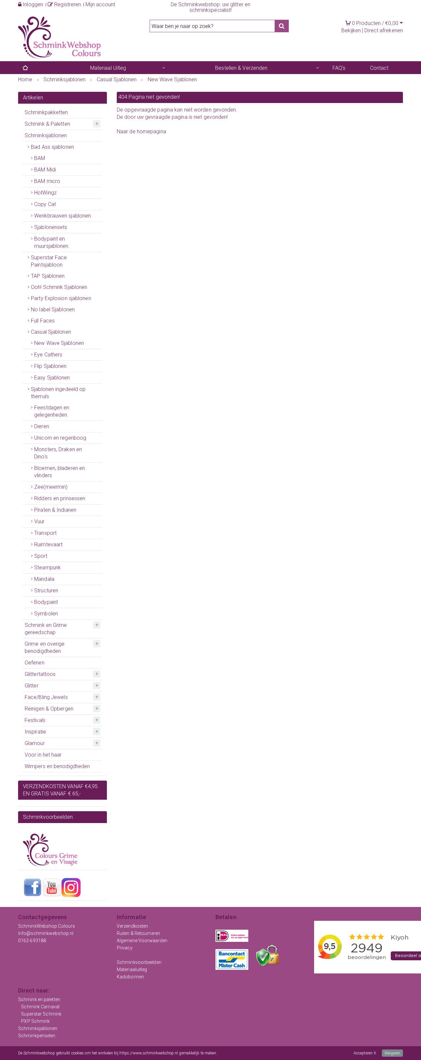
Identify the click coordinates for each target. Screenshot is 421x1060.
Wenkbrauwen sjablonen (62, 216)
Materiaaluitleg (132, 969)
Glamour (35, 743)
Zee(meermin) (50, 487)
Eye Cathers (48, 354)
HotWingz (45, 193)
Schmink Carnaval (40, 1006)
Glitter (31, 686)
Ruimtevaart (48, 544)
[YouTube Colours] (51, 887)
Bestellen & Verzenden (241, 68)
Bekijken (351, 30)
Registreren (67, 4)
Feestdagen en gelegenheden (51, 411)
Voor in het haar (43, 755)
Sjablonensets (50, 227)
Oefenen (34, 662)
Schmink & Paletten (47, 124)
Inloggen (32, 4)
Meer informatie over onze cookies (247, 1053)
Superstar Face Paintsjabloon (49, 261)
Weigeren (392, 1053)
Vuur (39, 521)
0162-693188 (32, 940)
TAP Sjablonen (47, 276)
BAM (39, 158)
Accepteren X (365, 1053)
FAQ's (339, 68)
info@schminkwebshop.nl (45, 933)
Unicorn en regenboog (60, 438)
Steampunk (47, 567)
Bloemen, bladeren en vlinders (59, 471)
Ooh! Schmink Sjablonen (59, 287)
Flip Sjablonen (50, 366)
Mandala (44, 579)
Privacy (125, 947)
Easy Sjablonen (52, 378)
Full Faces (43, 321)
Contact (379, 68)
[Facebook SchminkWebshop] (32, 887)
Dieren (41, 426)
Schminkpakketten (46, 112)
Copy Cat (45, 204)
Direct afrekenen (383, 30)
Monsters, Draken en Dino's (58, 453)
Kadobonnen (130, 976)
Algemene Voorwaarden (142, 940)
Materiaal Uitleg (108, 68)
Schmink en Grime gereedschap (46, 628)
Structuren (46, 590)
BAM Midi (45, 170)
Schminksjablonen (46, 135)
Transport (45, 533)
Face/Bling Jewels (46, 697)
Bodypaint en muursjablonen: (51, 242)
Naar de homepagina (141, 131)
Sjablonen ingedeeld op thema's (58, 393)
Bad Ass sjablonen (52, 147)
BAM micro (47, 181)
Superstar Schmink (41, 1014)
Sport (40, 556)
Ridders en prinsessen (59, 498)
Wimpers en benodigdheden (57, 766)
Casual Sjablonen (51, 332)
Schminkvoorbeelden (139, 962)
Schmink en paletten (39, 999)
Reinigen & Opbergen (49, 709)
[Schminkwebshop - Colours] (59, 37)
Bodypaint (46, 602)
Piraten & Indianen (55, 510)
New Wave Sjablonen (59, 343)
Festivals (35, 720)
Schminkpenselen (37, 1035)
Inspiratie (35, 732)
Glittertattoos (40, 674)
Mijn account (100, 4)
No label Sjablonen (53, 309)
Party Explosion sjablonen (61, 298)
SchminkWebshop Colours (46, 926)
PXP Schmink (35, 1021)
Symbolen (46, 613)
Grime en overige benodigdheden (45, 647)
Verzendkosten (132, 926)
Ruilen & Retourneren (138, 933)
